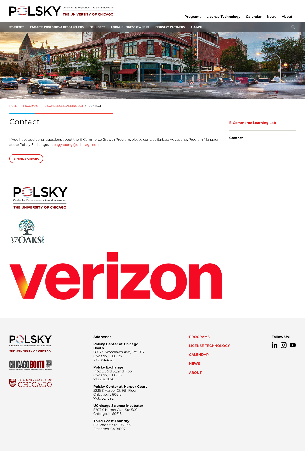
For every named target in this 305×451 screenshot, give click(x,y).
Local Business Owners (130, 27)
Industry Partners (170, 27)
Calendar (254, 17)
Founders (97, 27)
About (287, 17)
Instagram (284, 345)
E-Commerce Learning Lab (63, 105)
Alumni (196, 27)
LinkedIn (274, 345)
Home (13, 105)
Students (16, 27)
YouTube (293, 345)
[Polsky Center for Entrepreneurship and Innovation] (61, 11)
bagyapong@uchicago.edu (76, 145)
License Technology (223, 17)
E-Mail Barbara (26, 158)
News (271, 17)
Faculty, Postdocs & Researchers (57, 27)
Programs (192, 17)
